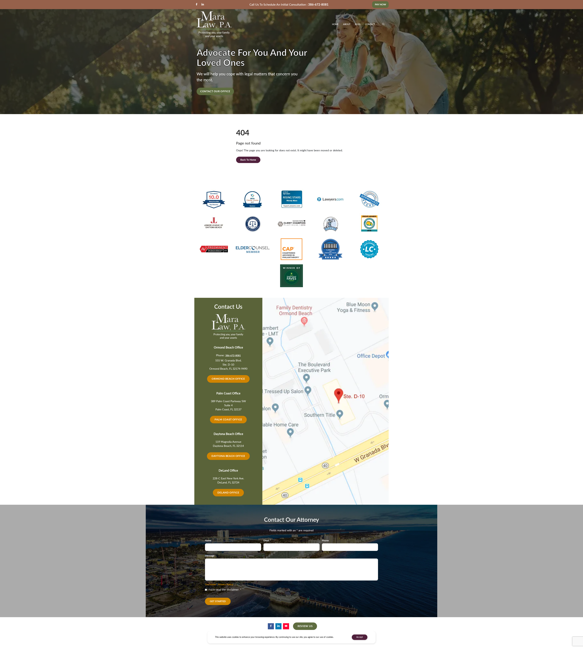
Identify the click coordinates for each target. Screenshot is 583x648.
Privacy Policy (225, 584)
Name (208, 540)
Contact (370, 24)
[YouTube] (286, 626)
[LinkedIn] (202, 4)
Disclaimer (210, 584)
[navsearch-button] (383, 24)
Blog (358, 24)
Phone (325, 540)
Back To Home (248, 160)
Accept (359, 637)
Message (210, 556)
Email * (267, 540)
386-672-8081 (318, 4)
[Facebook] (196, 4)
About (346, 24)
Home (335, 24)
